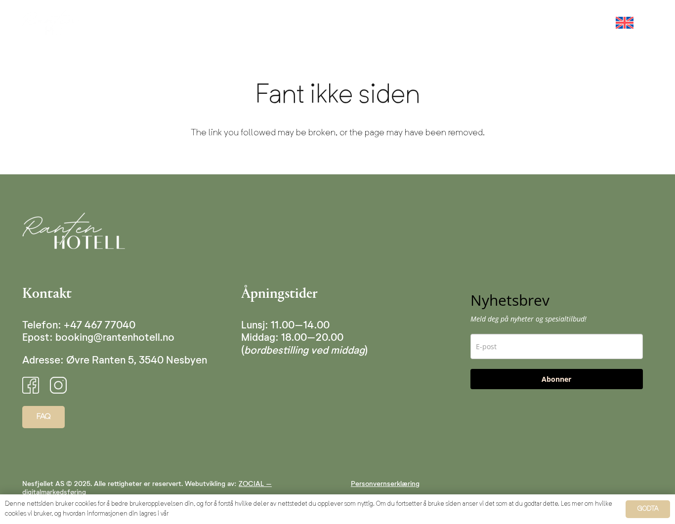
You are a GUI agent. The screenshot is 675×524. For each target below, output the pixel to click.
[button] (469, 22)
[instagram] (58, 385)
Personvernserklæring (385, 484)
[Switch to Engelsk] (626, 22)
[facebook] (30, 385)
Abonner (556, 379)
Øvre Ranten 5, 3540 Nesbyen (136, 361)
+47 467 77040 (99, 326)
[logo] (58, 22)
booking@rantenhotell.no (114, 338)
